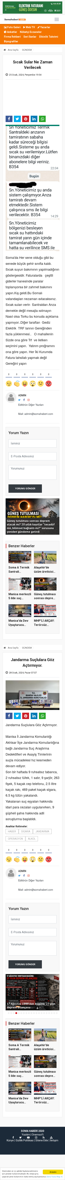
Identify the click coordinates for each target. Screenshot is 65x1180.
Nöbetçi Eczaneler (31, 32)
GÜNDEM (27, 49)
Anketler (11, 32)
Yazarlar (45, 27)
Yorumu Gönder (25, 488)
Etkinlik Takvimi (48, 36)
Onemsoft (38, 1134)
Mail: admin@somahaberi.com (35, 414)
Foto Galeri (14, 27)
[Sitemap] (51, 1137)
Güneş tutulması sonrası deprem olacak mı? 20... (45, 598)
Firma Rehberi (12, 36)
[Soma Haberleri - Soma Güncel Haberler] (15, 19)
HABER (12, 831)
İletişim (54, 1140)
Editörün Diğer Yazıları (31, 404)
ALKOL (32, 838)
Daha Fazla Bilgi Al (54, 1176)
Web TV (30, 27)
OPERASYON (15, 838)
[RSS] (44, 1137)
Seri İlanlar (29, 36)
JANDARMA (42, 831)
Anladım (53, 1172)
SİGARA (25, 831)
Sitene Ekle (41, 1140)
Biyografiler (11, 41)
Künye (10, 1140)
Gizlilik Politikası (24, 1140)
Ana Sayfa (12, 49)
